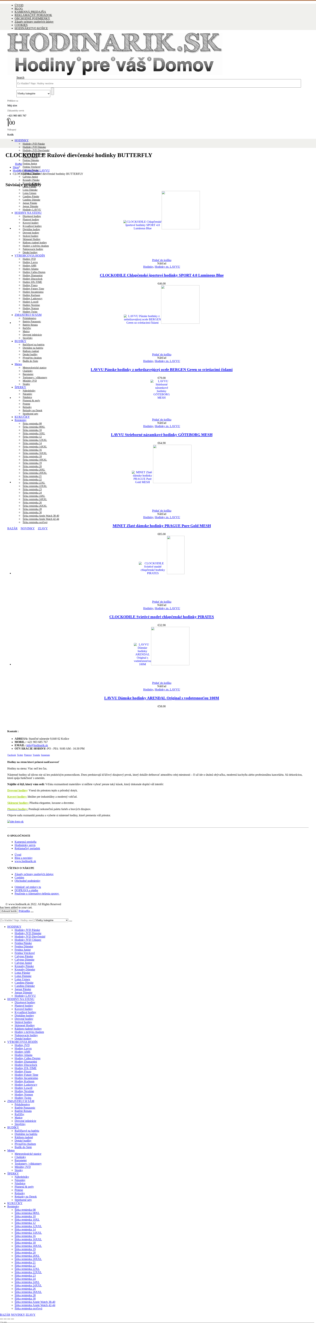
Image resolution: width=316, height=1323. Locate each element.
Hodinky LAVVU (25, 995)
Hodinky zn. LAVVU (167, 266)
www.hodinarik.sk (25, 861)
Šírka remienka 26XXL (28, 1292)
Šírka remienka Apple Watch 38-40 (41, 515)
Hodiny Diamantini (33, 275)
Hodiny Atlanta (30, 269)
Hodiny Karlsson (24, 1081)
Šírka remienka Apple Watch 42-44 (41, 519)
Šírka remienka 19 (25, 1249)
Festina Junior (30, 163)
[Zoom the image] (158, 821)
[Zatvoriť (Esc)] (12, 1319)
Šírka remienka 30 (32, 512)
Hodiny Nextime (24, 1091)
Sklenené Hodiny (25, 1025)
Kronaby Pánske (31, 180)
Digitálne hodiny (24, 1015)
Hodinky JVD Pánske (34, 143)
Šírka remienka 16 (25, 1236)
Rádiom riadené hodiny (28, 1028)
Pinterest (28, 755)
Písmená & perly (24, 1186)
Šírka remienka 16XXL (28, 1239)
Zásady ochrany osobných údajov (34, 21)
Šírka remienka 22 (25, 1265)
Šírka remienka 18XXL (28, 1245)
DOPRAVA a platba (26, 890)
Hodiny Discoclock (32, 278)
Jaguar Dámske (23, 992)
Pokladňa (24, 910)
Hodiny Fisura (23, 1071)
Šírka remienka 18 (25, 1242)
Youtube (36, 755)
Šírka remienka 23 (25, 1275)
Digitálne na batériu (26, 1134)
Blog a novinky (24, 857)
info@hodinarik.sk (37, 745)
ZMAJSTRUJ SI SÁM (20, 1101)
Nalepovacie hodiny (26, 1035)
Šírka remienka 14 (32, 443)
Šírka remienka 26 (25, 1288)
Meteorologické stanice (34, 367)
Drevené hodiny (17, 790)
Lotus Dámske (30, 190)
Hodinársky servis (25, 845)
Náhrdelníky (22, 1176)
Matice (18, 1117)
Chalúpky (28, 371)
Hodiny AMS (29, 265)
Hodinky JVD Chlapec (28, 939)
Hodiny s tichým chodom (29, 1032)
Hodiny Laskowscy (26, 1084)
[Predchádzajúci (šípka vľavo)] (1, 1322)
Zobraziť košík (9, 911)
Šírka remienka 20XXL (28, 1259)
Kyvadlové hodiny (25, 1012)
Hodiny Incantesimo (26, 1078)
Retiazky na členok (26, 1196)
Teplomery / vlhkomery (35, 377)
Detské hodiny (23, 1038)
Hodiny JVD (29, 259)
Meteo (18, 364)
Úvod (18, 854)
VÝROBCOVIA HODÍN (22, 1041)
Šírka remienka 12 (32, 436)
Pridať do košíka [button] (161, 260)
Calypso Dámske (24, 959)
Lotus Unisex (22, 979)
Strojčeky (20, 1124)
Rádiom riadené (24, 1137)
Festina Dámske (31, 160)
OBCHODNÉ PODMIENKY (32, 18)
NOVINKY (28, 528)
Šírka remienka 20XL (27, 1255)
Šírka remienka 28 (32, 509)
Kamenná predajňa (25, 841)
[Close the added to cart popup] (32, 911)
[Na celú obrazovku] (5, 1319)
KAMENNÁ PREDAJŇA (30, 11)
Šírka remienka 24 (25, 1278)
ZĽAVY (43, 528)
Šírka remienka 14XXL (28, 1232)
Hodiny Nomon (24, 1094)
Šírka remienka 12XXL (35, 440)
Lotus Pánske (22, 972)
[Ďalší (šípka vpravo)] (5, 1322)
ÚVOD (19, 5)
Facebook (11, 755)
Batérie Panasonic (25, 1107)
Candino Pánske (24, 982)
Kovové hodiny (24, 1008)
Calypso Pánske (24, 956)
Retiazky (20, 1193)
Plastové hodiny (24, 1005)
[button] (20, 77)
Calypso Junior (30, 176)
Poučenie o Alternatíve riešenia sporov (37, 893)
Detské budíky (30, 354)
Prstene (19, 1190)
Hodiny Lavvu (30, 262)
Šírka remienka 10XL (34, 433)
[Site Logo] (114, 74)
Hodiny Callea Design (34, 272)
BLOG (19, 8)
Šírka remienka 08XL (34, 427)
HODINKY (22, 140)
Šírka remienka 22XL (27, 1269)
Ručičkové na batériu (27, 1130)
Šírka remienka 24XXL (28, 1285)
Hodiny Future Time (26, 1074)
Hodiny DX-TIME (32, 282)
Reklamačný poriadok (27, 848)
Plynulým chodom (32, 357)
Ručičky (19, 1114)
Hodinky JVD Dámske (34, 147)
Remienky (21, 420)
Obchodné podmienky (27, 880)
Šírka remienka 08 (32, 423)
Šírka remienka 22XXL (28, 1272)
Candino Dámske (25, 985)
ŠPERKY (13, 1173)
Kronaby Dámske (25, 969)
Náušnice (20, 1183)
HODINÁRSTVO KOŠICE (31, 28)
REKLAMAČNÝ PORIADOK (33, 15)
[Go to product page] (162, 225)
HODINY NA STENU (20, 999)
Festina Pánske (23, 943)
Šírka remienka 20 (25, 1252)
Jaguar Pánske (23, 989)
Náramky (20, 1180)
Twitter (20, 755)
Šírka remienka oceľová (35, 522)
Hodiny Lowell (23, 1087)
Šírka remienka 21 (25, 1262)
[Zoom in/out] (1, 1319)
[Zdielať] (8, 1319)
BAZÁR (12, 528)
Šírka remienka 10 (32, 430)
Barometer (28, 374)
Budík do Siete (30, 361)
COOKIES (21, 25)
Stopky (19, 1170)
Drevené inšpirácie (25, 1120)
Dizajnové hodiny (25, 1002)
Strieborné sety (23, 1199)
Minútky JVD (23, 1166)
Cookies (19, 877)
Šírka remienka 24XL (27, 1282)
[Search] (52, 91)
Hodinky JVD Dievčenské (36, 150)
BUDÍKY (13, 1127)
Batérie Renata (23, 1111)
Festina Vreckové (31, 166)
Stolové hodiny (23, 1022)
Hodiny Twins (23, 1097)
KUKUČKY (14, 1203)
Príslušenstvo (22, 1104)
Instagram (45, 755)
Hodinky (148, 266)
